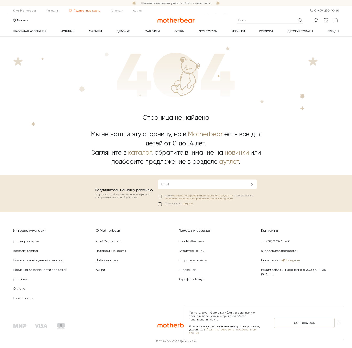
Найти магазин (107, 260)
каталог (139, 152)
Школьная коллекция (29, 31)
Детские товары (300, 31)
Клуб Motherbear (24, 10)
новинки (237, 152)
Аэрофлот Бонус (191, 279)
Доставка (20, 279)
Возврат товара (25, 251)
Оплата (19, 288)
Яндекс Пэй (187, 270)
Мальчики (152, 31)
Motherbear (205, 134)
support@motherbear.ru (279, 251)
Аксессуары (208, 31)
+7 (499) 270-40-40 (326, 10)
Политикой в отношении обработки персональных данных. (199, 198)
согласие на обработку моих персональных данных (203, 195)
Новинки (68, 31)
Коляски (266, 31)
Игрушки (238, 31)
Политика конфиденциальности (37, 260)
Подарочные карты (87, 10)
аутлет (229, 161)
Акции (119, 10)
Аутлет (137, 10)
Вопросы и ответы (192, 260)
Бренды (333, 31)
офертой (188, 203)
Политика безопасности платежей (40, 270)
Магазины (52, 10)
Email (165, 184)
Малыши (95, 31)
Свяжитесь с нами (192, 251)
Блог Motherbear (191, 241)
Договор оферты (26, 241)
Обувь (179, 31)
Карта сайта (23, 298)
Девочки (123, 31)
